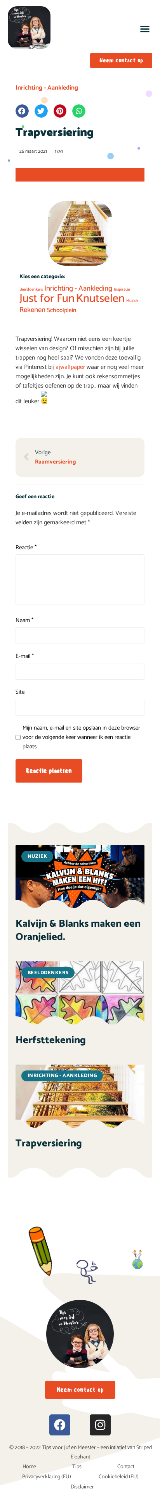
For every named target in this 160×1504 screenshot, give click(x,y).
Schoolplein (61, 310)
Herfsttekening (51, 1040)
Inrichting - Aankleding (47, 88)
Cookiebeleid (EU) (119, 1476)
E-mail (25, 656)
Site (20, 692)
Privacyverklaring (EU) (46, 1476)
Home (29, 1466)
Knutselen (100, 298)
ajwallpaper (71, 367)
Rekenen (32, 310)
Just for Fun (47, 298)
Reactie (26, 547)
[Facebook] (59, 1424)
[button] (144, 28)
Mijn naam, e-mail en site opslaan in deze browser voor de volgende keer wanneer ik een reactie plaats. (81, 737)
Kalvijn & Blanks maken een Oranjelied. (78, 930)
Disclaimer (82, 1487)
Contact (125, 1466)
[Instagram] (100, 1424)
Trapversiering (49, 1143)
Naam (24, 620)
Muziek (132, 300)
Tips (77, 1466)
